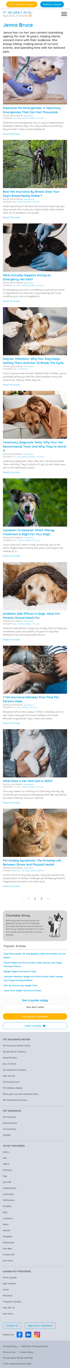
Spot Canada (9, 1283)
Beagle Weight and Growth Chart (20, 971)
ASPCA (6, 1164)
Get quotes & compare (35, 1016)
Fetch (5, 1224)
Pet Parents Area (11, 1082)
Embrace (7, 1170)
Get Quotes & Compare (14, 1051)
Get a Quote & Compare (21, 4)
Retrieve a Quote (52, 4)
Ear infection (23, 369)
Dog (19, 118)
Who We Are (9, 1075)
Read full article (11, 133)
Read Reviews (10, 1057)
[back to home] (17, 14)
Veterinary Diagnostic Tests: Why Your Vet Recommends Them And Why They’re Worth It (34, 446)
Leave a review (33, 1025)
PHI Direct (8, 1295)
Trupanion (8, 1218)
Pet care (40, 118)
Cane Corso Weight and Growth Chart (22, 990)
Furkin (6, 1289)
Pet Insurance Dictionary (15, 1100)
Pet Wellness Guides (12, 1088)
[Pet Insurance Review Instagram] (37, 1335)
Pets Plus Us (9, 1307)
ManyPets (7, 1236)
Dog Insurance (10, 1123)
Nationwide (8, 1242)
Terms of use (9, 1352)
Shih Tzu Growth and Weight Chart (21, 985)
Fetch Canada (10, 1277)
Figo (5, 1176)
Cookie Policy (26, 1352)
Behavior (16, 870)
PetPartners (8, 1200)
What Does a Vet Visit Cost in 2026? (28, 781)
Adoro (6, 1152)
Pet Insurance (9, 1117)
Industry (25, 707)
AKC (5, 1158)
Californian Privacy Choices (34, 1346)
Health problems (28, 118)
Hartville (7, 1182)
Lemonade (8, 1194)
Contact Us (12, 1325)
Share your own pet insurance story (20, 1094)
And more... (8, 1260)
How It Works (9, 1063)
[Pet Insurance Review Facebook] (19, 1335)
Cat (14, 118)
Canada (7, 1135)
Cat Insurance (9, 1129)
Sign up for (40, 1325)
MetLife (6, 1230)
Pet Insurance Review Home (16, 1045)
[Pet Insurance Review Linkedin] (28, 1335)
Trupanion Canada (12, 1301)
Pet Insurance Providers (14, 1069)
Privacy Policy (10, 1346)
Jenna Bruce (29, 116)
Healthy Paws (9, 1188)
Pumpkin (7, 1206)
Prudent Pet (8, 1254)
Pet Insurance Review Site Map (18, 1357)
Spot (5, 1212)
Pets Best (7, 1248)
